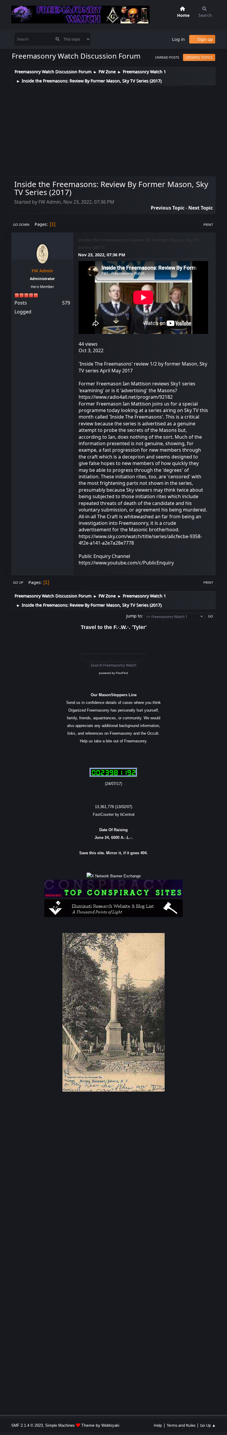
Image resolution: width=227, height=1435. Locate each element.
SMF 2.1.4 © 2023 (27, 1425)
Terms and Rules (181, 1425)
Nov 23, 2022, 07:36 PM (101, 255)
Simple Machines (60, 1425)
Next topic (200, 208)
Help (158, 1425)
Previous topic (167, 208)
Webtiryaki (110, 1425)
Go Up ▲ (208, 1425)
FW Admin (42, 271)
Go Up (18, 582)
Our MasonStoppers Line (114, 695)
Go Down (21, 224)
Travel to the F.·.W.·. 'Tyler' (114, 627)
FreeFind (122, 673)
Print (208, 224)
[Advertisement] (114, 130)
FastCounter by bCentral (113, 814)
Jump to (134, 616)
